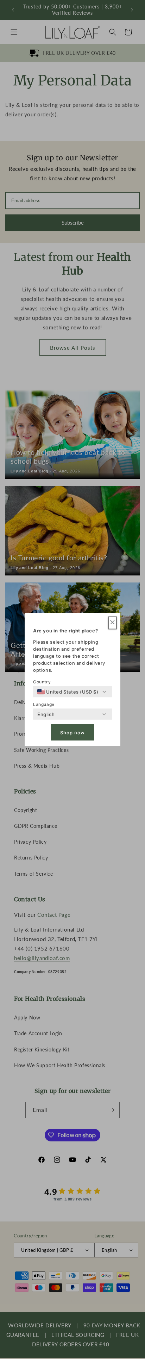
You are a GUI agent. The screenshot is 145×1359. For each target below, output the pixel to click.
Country (42, 681)
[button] (112, 623)
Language (44, 704)
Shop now (72, 732)
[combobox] (68, 691)
